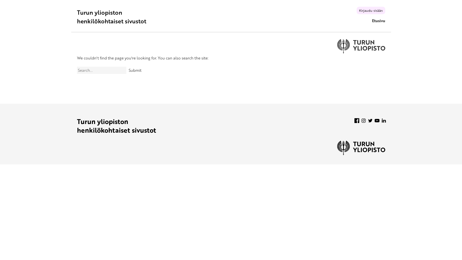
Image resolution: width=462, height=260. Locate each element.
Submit (135, 70)
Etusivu (378, 21)
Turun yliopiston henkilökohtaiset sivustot (111, 16)
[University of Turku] (361, 154)
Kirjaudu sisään (371, 10)
